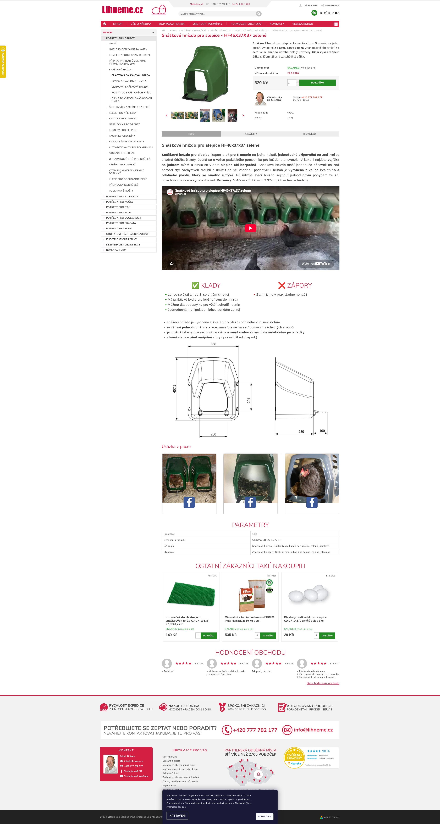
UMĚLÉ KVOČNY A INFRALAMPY (128, 49)
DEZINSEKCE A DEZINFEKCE (123, 244)
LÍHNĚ (112, 43)
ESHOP (118, 23)
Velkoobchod (302, 23)
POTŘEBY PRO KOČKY (119, 201)
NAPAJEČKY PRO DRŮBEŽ (124, 124)
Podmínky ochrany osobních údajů (181, 777)
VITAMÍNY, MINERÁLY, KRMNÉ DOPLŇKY (126, 172)
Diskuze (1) (309, 134)
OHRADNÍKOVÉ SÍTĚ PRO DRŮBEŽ (129, 159)
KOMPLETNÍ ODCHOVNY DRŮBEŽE (130, 55)
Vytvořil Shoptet (331, 817)
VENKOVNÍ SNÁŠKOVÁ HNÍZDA (130, 86)
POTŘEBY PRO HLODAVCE (122, 196)
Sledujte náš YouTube (136, 776)
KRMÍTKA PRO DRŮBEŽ (123, 118)
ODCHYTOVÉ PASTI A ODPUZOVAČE (127, 234)
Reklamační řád (171, 773)
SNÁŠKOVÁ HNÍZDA (120, 69)
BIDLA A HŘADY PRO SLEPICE (126, 141)
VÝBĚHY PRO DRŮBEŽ (122, 164)
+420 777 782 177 (133, 766)
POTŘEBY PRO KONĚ (119, 228)
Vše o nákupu (141, 23)
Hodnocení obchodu (246, 23)
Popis (191, 134)
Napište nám (169, 785)
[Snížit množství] (297, 84)
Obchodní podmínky (207, 23)
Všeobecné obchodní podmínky (179, 765)
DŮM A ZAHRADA (116, 250)
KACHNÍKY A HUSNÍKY (122, 135)
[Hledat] (259, 13)
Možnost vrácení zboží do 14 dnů (180, 769)
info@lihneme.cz (133, 761)
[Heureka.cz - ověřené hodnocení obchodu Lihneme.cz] (311, 757)
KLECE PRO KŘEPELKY (123, 112)
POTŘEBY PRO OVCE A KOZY (123, 217)
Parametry (250, 134)
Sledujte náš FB (133, 771)
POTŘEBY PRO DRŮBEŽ (120, 38)
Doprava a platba (171, 23)
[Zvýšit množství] (297, 81)
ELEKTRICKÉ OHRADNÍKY (121, 239)
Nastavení (177, 815)
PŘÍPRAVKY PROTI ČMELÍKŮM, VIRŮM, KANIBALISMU (127, 62)
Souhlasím (264, 816)
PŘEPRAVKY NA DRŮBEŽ (123, 184)
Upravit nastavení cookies (159, 817)
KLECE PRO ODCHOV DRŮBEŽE (128, 179)
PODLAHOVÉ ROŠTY (121, 190)
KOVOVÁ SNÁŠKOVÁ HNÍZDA (129, 81)
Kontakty (277, 23)
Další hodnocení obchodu (323, 683)
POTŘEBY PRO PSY (118, 207)
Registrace (332, 5)
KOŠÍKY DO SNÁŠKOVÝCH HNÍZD (131, 92)
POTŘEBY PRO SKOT (118, 212)
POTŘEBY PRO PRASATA (121, 223)
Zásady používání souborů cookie (180, 781)
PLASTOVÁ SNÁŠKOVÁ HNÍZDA (131, 75)
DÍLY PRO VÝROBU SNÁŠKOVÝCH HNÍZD (132, 100)
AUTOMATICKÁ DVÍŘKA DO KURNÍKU (131, 147)
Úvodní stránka (105, 23)
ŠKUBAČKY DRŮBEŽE (122, 153)
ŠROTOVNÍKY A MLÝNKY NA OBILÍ (129, 107)
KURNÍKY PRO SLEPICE (123, 130)
